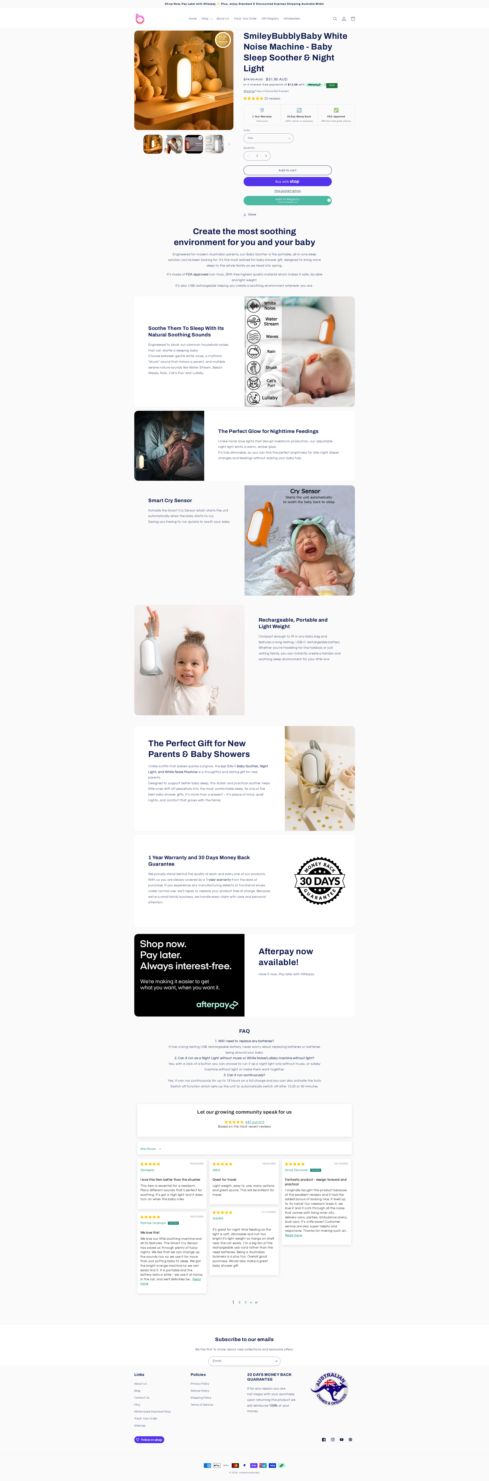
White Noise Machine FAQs (152, 1411)
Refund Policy (200, 1390)
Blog (137, 1390)
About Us (140, 1383)
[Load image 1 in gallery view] (153, 144)
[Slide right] (229, 144)
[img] (150, 1164)
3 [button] (246, 1302)
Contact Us (142, 1397)
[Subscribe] (276, 1361)
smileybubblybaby (249, 1473)
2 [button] (239, 1302)
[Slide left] (138, 144)
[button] (206, 19)
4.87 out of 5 (254, 1122)
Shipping (249, 91)
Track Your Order (145, 1418)
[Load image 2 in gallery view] (173, 144)
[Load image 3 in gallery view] (214, 144)
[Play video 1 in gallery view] (194, 144)
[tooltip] (329, 200)
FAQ (137, 1404)
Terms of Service (202, 1404)
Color (247, 130)
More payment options (287, 191)
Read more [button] (293, 1235)
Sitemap (140, 1425)
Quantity (249, 148)
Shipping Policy (201, 1397)
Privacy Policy (200, 1383)
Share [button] (252, 214)
